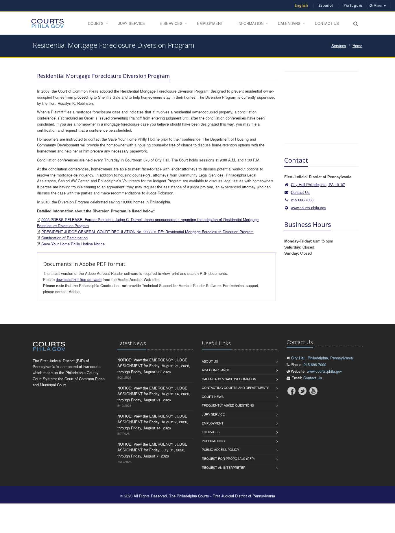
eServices (210, 431)
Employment (210, 23)
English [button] (301, 5)
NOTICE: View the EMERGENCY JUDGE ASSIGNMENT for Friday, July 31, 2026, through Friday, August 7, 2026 (152, 450)
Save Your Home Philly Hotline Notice (73, 244)
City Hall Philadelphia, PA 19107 (318, 184)
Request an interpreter (224, 467)
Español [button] (326, 5)
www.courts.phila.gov (308, 207)
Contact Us (327, 23)
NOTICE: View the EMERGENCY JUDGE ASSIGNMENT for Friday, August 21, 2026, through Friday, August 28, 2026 (153, 366)
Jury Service (131, 23)
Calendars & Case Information (229, 378)
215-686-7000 (315, 364)
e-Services (171, 23)
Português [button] (353, 5)
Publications (213, 440)
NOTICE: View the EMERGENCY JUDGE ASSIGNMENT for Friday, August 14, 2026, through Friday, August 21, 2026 (153, 394)
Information (250, 23)
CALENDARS (289, 23)
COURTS (96, 23)
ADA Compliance (216, 369)
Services (338, 45)
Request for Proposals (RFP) (228, 458)
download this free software (78, 279)
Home (357, 45)
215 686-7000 (302, 200)
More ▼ (380, 5)
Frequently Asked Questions (228, 405)
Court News (213, 396)
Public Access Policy (220, 449)
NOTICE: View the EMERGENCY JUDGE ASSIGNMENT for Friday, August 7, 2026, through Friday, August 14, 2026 (152, 422)
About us (210, 361)
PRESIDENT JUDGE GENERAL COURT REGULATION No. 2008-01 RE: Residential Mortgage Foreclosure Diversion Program (147, 231)
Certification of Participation (64, 237)
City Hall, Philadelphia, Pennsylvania (322, 358)
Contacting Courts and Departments (235, 387)
